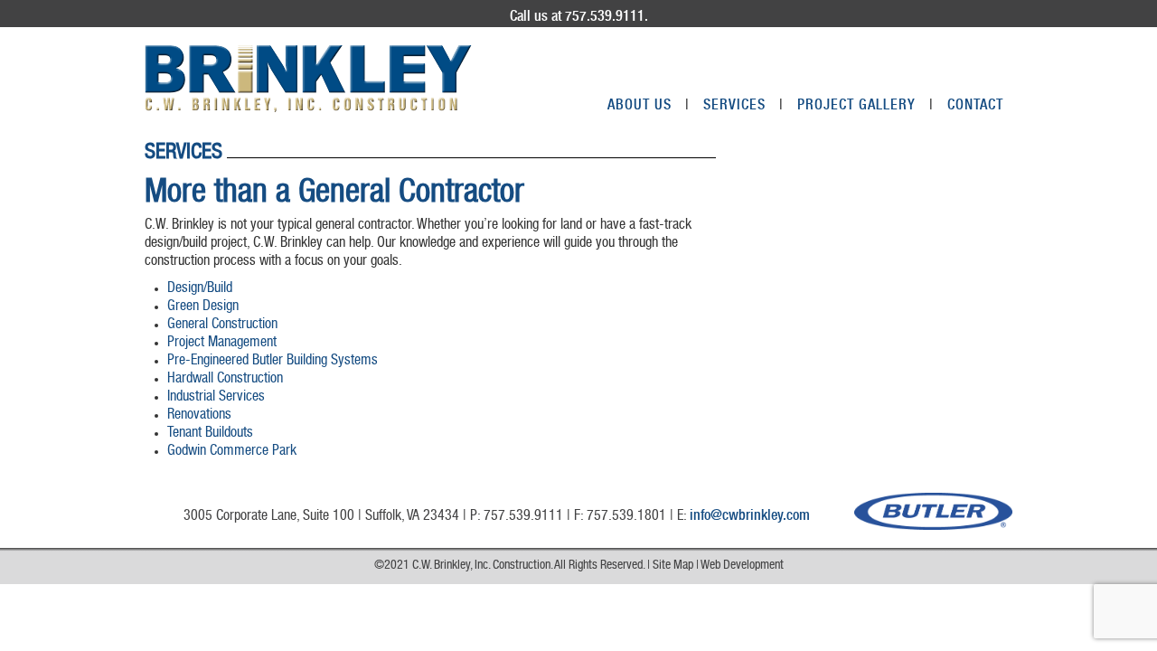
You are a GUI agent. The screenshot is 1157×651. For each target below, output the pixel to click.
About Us (648, 106)
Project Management (222, 343)
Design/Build (199, 289)
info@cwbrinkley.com (750, 517)
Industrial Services (216, 398)
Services (743, 106)
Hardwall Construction (225, 380)
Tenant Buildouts (210, 434)
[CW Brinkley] (308, 78)
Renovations (199, 416)
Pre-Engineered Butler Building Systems (272, 361)
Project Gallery (865, 106)
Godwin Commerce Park (231, 452)
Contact (975, 106)
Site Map (673, 566)
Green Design (203, 307)
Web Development (742, 566)
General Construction (222, 325)
